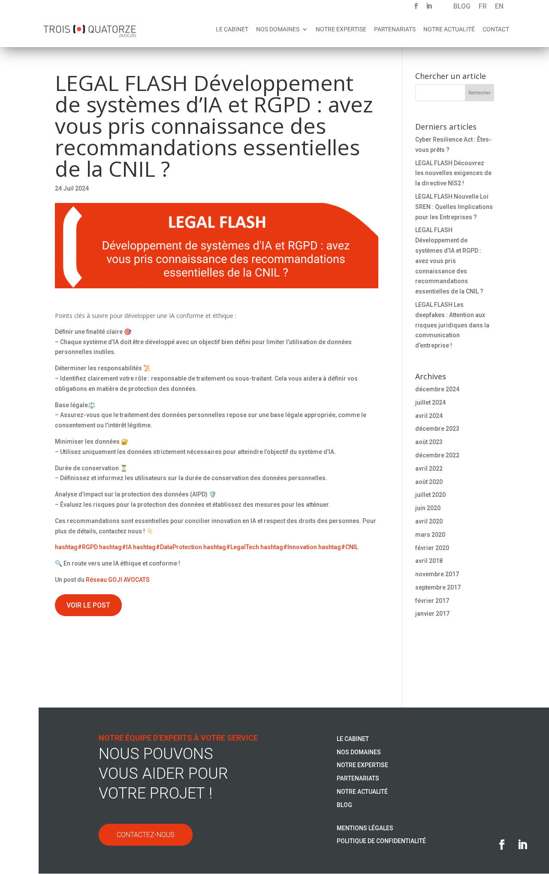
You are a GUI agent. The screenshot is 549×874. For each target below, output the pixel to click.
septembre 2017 (438, 587)
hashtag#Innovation (288, 547)
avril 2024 (429, 415)
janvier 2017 (432, 613)
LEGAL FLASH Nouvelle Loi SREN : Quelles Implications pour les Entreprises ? (454, 207)
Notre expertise (341, 29)
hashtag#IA (115, 547)
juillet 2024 (430, 402)
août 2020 (429, 481)
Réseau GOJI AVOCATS (118, 579)
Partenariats (395, 29)
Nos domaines (277, 29)
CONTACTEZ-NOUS (146, 835)
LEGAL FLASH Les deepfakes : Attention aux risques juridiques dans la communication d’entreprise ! (452, 325)
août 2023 (429, 442)
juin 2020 (427, 508)
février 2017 (432, 600)
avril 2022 (429, 468)
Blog (344, 804)
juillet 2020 (430, 494)
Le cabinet (232, 29)
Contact (496, 29)
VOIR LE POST (88, 605)
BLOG (462, 7)
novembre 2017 (437, 574)
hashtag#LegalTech (231, 547)
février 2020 (432, 547)
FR (483, 7)
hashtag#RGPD (76, 547)
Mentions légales (365, 828)
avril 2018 (429, 560)
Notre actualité (449, 29)
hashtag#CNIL (338, 547)
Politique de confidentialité (381, 841)
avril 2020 (429, 521)
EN (499, 7)
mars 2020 (430, 534)
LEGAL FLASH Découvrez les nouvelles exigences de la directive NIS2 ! (453, 173)
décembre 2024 (437, 389)
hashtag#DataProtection (167, 547)
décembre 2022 (437, 455)
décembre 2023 (437, 428)
